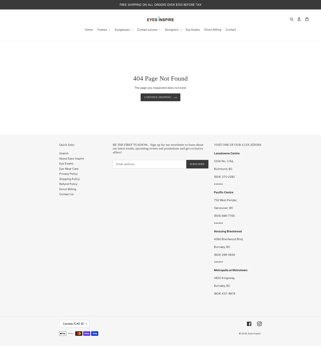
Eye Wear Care (69, 168)
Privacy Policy (68, 174)
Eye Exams (66, 163)
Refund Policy (68, 184)
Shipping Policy (69, 179)
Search (64, 153)
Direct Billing (67, 189)
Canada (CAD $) (73, 323)
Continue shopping (157, 97)
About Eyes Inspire (71, 158)
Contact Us (66, 194)
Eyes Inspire (254, 333)
